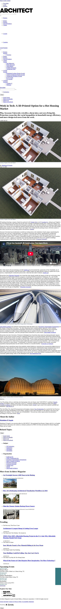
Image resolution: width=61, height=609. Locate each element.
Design (5, 20)
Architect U (9, 43)
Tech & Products (7, 23)
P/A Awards (9, 40)
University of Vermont (47, 343)
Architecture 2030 (10, 32)
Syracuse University (42, 239)
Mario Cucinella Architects (13, 461)
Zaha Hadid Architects (5, 326)
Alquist (32, 229)
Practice (5, 22)
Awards (5, 33)
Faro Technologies (39, 409)
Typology (8, 19)
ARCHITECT (10, 406)
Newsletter (6, 3)
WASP (34, 405)
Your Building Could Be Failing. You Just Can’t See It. (21, 553)
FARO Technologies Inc (12, 458)
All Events (2, 585)
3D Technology (10, 446)
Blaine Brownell (10, 28)
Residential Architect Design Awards (15, 35)
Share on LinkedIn (8, 99)
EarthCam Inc (9, 457)
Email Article (6, 97)
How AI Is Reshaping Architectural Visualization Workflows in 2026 (25, 491)
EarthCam (26, 270)
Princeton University (14, 275)
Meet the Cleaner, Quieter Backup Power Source (19, 506)
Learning (5, 42)
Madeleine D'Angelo (7, 165)
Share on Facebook (8, 102)
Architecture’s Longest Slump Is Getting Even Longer (20, 528)
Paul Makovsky (10, 26)
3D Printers (9, 449)
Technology (6, 92)
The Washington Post (35, 353)
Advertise (5, 601)
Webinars (8, 45)
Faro (18, 413)
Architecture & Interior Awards (14, 38)
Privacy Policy (18, 601)
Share (2, 94)
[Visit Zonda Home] (7, 605)
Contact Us (11, 601)
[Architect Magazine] (16, 12)
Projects (5, 18)
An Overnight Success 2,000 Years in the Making (19, 475)
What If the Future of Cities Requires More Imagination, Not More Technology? (29, 560)
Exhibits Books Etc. (11, 30)
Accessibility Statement (28, 601)
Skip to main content (5, 0)
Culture (5, 25)
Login (4, 4)
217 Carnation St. (43, 222)
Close (2, 608)
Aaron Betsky (9, 29)
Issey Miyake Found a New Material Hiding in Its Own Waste (23, 545)
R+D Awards (9, 39)
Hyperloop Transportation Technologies (49, 326)
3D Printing (9, 450)
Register (5, 6)
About (1, 601)
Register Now (3, 572)
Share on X (6, 100)
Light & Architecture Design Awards (15, 36)
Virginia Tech (33, 222)
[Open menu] (0, 15)
